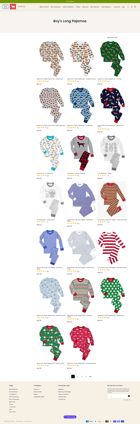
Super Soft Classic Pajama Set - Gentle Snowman (51, 315)
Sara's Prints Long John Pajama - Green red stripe (112, 220)
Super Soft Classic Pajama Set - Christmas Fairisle (79, 316)
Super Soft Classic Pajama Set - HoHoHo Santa (50, 363)
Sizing (35, 394)
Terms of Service (63, 394)
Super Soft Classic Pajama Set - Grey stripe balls (51, 125)
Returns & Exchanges (64, 392)
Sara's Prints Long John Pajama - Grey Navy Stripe (49, 268)
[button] (56, 7)
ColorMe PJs (13, 394)
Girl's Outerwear (14, 397)
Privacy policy (19, 421)
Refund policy (28, 421)
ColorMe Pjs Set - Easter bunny (46, 220)
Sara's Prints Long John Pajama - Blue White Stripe (80, 220)
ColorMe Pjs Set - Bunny (104, 173)
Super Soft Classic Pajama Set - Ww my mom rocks (111, 126)
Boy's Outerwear (14, 399)
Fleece (11, 404)
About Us (36, 389)
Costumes (12, 407)
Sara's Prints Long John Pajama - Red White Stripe (112, 267)
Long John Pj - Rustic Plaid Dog (76, 173)
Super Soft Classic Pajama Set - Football (110, 79)
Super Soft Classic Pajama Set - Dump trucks (50, 79)
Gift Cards (12, 412)
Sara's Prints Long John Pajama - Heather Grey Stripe (80, 268)
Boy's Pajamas (13, 392)
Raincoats (12, 402)
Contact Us (61, 399)
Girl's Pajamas (13, 389)
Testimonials (37, 392)
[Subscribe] (129, 396)
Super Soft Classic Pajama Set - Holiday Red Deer (81, 363)
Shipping (60, 389)
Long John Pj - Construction (45, 173)
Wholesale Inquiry (39, 397)
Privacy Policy (62, 397)
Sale (10, 409)
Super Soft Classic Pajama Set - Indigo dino (80, 125)
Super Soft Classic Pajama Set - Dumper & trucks (81, 79)
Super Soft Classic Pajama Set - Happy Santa (111, 315)
